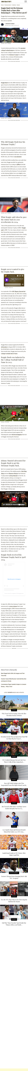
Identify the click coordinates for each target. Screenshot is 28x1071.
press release (13, 606)
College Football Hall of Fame (9, 353)
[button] (26, 1)
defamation (4, 347)
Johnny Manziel (13, 475)
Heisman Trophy (13, 54)
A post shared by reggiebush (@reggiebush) (14, 593)
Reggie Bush (4, 82)
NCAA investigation (17, 434)
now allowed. (18, 156)
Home (2, 4)
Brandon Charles (10, 23)
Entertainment (8, 4)
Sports (18, 4)
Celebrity (14, 4)
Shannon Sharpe (13, 473)
